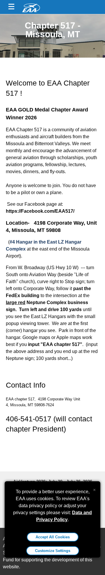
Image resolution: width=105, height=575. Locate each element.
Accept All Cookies (53, 537)
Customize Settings (52, 551)
